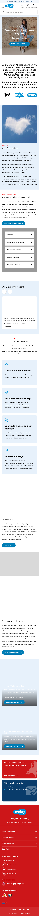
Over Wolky (6, 849)
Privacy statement (25, 913)
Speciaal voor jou (8, 837)
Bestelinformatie (8, 843)
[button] (4, 291)
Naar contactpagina (8, 860)
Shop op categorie (8, 831)
